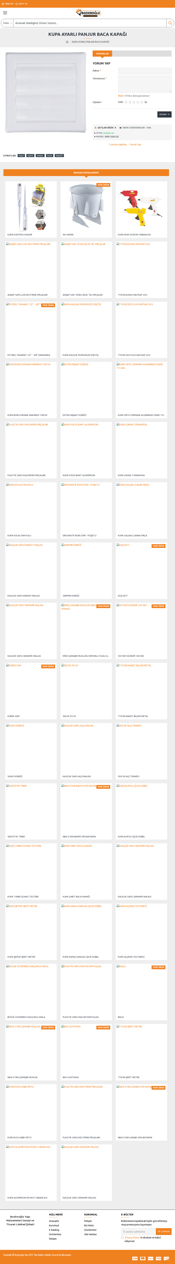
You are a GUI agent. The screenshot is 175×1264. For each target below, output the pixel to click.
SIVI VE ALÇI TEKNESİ (128, 776)
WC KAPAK (68, 234)
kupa (21, 155)
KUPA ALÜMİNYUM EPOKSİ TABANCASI (27, 1197)
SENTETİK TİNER (16, 836)
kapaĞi (59, 155)
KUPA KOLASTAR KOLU (19, 535)
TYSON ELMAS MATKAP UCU (132, 295)
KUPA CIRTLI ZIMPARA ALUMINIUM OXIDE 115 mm (142, 415)
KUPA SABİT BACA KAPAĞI (76, 896)
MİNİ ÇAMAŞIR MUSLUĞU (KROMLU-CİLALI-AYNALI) (87, 656)
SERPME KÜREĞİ (71, 595)
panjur (40, 155)
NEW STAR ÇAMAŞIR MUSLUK (23, 1077)
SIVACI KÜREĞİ (15, 776)
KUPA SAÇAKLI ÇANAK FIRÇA (132, 535)
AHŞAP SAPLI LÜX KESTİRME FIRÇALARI (28, 295)
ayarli (30, 155)
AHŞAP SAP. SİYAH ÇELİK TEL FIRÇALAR (83, 295)
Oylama (97, 102)
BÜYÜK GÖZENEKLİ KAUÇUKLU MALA (26, 1017)
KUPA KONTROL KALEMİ (20, 234)
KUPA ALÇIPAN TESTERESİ (131, 957)
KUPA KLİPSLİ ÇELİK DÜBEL (131, 836)
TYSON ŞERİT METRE (128, 1077)
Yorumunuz (99, 78)
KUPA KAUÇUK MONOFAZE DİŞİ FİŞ (80, 355)
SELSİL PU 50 (69, 716)
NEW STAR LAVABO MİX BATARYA (135, 1137)
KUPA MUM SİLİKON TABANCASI (134, 234)
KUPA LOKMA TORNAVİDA (131, 475)
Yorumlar (102, 53)
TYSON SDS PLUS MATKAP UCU (134, 355)
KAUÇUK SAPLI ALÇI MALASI (77, 776)
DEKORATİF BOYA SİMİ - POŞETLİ (79, 535)
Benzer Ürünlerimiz (86, 172)
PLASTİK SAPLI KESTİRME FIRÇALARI (81, 1137)
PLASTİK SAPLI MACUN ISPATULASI (81, 1017)
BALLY (121, 1017)
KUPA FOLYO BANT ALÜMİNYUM (79, 475)
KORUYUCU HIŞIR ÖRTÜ (19, 1137)
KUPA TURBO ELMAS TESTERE (23, 896)
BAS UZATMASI (71, 1077)
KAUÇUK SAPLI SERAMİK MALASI (24, 656)
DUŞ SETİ (122, 595)
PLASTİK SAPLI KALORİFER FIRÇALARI (26, 475)
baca (49, 155)
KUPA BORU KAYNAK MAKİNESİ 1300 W (27, 415)
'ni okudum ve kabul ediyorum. (143, 1239)
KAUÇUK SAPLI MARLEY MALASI (24, 595)
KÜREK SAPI (14, 716)
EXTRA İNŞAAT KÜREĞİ (74, 415)
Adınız (96, 70)
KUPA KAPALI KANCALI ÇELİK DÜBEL (81, 957)
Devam (163, 114)
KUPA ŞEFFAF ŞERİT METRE (21, 957)
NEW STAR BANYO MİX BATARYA (79, 836)
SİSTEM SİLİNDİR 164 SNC (131, 656)
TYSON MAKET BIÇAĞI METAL (133, 716)
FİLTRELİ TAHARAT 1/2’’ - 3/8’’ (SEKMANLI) (29, 355)
